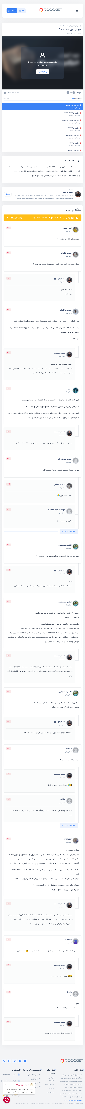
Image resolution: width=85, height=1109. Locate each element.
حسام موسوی (68, 192)
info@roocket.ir (6, 1075)
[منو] (77, 11)
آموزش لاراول (35, 1079)
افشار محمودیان (65, 545)
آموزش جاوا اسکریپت (33, 1075)
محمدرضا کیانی (66, 310)
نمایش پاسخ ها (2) (70, 531)
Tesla (69, 992)
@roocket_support (6, 1081)
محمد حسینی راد (65, 459)
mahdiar (68, 839)
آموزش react (35, 1087)
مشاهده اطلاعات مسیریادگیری (74, 1101)
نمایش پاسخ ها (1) (70, 825)
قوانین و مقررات (51, 1079)
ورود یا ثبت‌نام (16, 217)
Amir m (68, 940)
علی (70, 389)
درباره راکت (50, 1088)
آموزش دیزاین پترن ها (73, 26)
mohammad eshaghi (56, 510)
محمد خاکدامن (66, 253)
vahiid (69, 749)
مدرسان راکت (49, 1084)
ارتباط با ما (50, 1092)
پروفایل (8, 194)
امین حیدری (67, 228)
